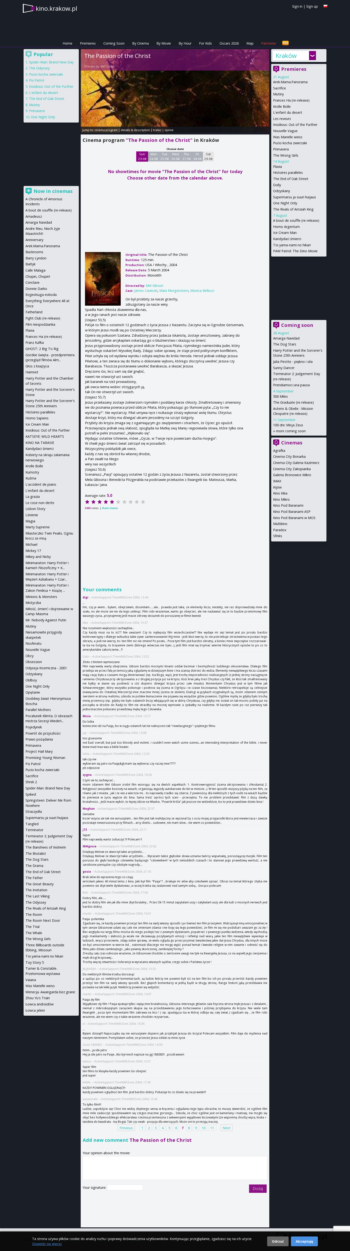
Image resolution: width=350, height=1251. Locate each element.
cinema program (106, 130)
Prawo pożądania (39, 739)
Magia (30, 521)
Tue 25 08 (164, 156)
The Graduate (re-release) (293, 402)
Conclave (32, 282)
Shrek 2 (31, 782)
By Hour (185, 43)
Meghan (89, 809)
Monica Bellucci (202, 290)
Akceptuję (304, 1241)
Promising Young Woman (45, 757)
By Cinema (140, 43)
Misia (87, 716)
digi (85, 597)
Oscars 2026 (229, 43)
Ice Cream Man (285, 232)
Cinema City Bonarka (289, 456)
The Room (33, 914)
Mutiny (278, 94)
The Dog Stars (284, 344)
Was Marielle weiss (287, 137)
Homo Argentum (286, 226)
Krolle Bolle (282, 106)
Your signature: (95, 1187)
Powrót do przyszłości (42, 733)
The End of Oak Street (290, 178)
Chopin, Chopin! (37, 276)
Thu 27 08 (186, 156)
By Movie (163, 43)
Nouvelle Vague (285, 131)
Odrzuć (278, 1241)
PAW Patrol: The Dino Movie (295, 251)
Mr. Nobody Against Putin (45, 620)
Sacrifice (279, 88)
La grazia (32, 496)
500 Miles (280, 396)
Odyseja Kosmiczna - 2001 (46, 668)
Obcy (29, 656)
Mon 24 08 (154, 156)
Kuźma (30, 478)
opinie (169, 130)
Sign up (312, 6)
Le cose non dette (39, 502)
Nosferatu (33, 643)
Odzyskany (281, 191)
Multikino (280, 523)
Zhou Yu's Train (37, 998)
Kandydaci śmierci (287, 239)
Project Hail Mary (39, 751)
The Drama (34, 865)
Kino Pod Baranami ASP (291, 511)
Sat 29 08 (208, 156)
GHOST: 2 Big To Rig (42, 348)
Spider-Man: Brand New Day (51, 62)
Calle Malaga (35, 270)
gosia (87, 872)
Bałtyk (30, 264)
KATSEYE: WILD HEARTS (44, 436)
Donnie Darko (36, 288)
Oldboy (31, 680)
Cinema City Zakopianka (292, 469)
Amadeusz (33, 216)
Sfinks (277, 536)
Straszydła (33, 811)
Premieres (88, 43)
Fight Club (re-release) (42, 318)
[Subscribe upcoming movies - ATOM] (285, 43)
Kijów (277, 487)
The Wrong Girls (285, 155)
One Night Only (285, 203)
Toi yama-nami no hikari (292, 245)
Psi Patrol (36, 80)
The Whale (33, 933)
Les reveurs (282, 118)
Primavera (281, 149)
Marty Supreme (37, 527)
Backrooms (34, 252)
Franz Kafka (34, 342)
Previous (126, 1128)
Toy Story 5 (34, 962)
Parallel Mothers (38, 709)
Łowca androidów (39, 1004)
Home (67, 43)
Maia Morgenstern (173, 290)
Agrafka (279, 450)
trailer (157, 130)
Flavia (277, 166)
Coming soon (297, 325)
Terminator (34, 830)
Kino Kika (280, 493)
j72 (85, 830)
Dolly (277, 185)
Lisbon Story (35, 508)
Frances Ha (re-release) (291, 100)
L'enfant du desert (287, 112)
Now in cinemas (53, 191)
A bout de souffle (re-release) (296, 220)
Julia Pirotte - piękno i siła (293, 361)
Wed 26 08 (175, 156)
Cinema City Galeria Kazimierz (296, 462)
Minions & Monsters (41, 596)
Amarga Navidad (286, 338)
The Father (34, 877)
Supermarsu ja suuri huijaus (294, 197)
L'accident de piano (40, 484)
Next (226, 1128)
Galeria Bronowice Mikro (292, 475)
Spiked (30, 794)
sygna (87, 775)
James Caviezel (145, 290)
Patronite (268, 43)
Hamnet (31, 372)
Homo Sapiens (37, 418)
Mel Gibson (108, 66)
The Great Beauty (39, 884)
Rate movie (110, 508)
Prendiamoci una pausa (291, 385)
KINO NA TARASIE (39, 442)
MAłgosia (89, 846)
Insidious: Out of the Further (295, 124)
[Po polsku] (325, 6)
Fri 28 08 (197, 156)
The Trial (32, 926)
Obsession (33, 661)
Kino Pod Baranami (288, 505)
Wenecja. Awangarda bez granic (50, 992)
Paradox (279, 530)
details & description (135, 130)
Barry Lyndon (35, 258)
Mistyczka (33, 602)
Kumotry (32, 472)
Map (250, 43)
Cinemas (291, 442)
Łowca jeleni (35, 1010)
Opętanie (32, 692)
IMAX (277, 481)
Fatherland (33, 312)
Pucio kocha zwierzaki (290, 143)
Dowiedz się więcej (47, 1243)
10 (203, 1128)
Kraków (286, 55)
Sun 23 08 (142, 156)
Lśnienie (31, 515)
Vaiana (30, 980)
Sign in (297, 6)
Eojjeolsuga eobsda (41, 294)
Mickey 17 (33, 550)
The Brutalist (35, 853)
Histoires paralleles (288, 172)
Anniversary (34, 239)
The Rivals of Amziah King (293, 209)
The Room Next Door (42, 920)
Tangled (32, 824)
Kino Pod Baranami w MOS (294, 517)
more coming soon (291, 431)
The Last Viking (37, 896)
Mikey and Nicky (38, 556)
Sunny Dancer (284, 368)
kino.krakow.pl (56, 8)
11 (212, 1128)
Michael (31, 544)
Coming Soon (114, 43)
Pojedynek (33, 727)
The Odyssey (39, 68)
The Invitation (36, 890)
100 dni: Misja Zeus (288, 425)
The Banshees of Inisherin (45, 847)
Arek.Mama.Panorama (290, 82)
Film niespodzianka (40, 324)
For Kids (205, 43)
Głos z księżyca (37, 366)
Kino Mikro (281, 499)
